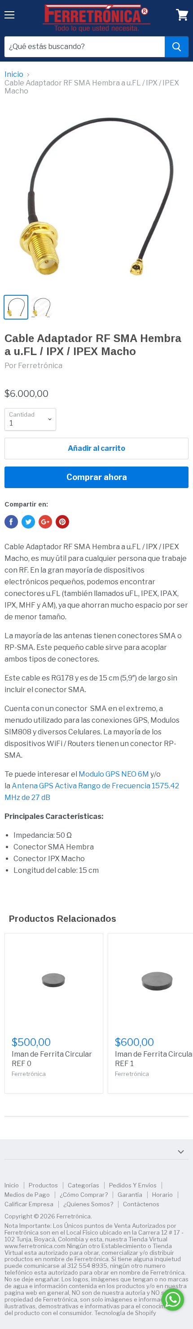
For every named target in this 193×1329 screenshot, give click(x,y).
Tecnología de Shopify (125, 1312)
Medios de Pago (27, 1194)
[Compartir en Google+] (45, 522)
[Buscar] (177, 46)
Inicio (13, 75)
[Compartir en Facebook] (11, 522)
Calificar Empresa (28, 1204)
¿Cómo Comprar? (84, 1194)
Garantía (130, 1194)
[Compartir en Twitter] (28, 522)
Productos (43, 1185)
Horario (162, 1194)
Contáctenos (141, 1204)
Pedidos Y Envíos (133, 1185)
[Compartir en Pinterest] (62, 522)
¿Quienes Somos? (88, 1204)
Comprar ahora (96, 477)
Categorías (83, 1185)
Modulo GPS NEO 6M (114, 774)
